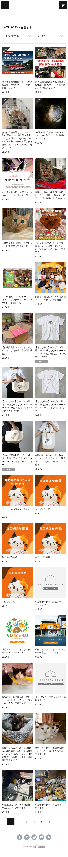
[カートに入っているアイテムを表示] (63, 5)
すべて (42, 35)
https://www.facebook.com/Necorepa (19, 837)
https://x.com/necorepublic (27, 837)
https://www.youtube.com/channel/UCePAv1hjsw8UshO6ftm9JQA (41, 837)
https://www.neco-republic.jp (48, 837)
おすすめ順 (12, 35)
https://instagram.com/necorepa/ (34, 837)
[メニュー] (5, 5)
